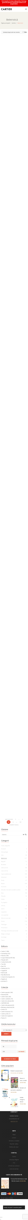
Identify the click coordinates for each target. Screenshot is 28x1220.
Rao (2, 966)
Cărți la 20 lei (4, 867)
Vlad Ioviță (15, 572)
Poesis (3, 1018)
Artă (2, 855)
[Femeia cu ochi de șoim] (14, 497)
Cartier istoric (5, 997)
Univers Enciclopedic (7, 977)
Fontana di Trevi (14, 324)
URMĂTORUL (14, 825)
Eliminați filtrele (10, 1059)
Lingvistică (3, 912)
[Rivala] (14, 594)
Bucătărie (3, 864)
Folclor (3, 899)
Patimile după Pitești (14, 81)
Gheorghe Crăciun (15, 814)
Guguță (3, 970)
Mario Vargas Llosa (14, 229)
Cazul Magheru (14, 715)
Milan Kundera (15, 766)
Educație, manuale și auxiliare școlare (10, 890)
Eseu (2, 893)
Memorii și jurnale (5, 918)
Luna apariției (4, 915)
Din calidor (14, 178)
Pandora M (4, 968)
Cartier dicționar (5, 1011)
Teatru (3, 940)
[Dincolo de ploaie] (14, 545)
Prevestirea (14, 667)
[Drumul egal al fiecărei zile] (14, 251)
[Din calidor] (14, 154)
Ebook (2, 883)
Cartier (3, 951)
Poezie (3, 921)
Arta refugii (14, 130)
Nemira (3, 973)
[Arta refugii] (14, 105)
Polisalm (3, 960)
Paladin (3, 979)
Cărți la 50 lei (4, 871)
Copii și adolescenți (6, 874)
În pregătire (4, 902)
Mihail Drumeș (15, 718)
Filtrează (21, 1051)
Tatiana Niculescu (9, 425)
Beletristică (14, 76)
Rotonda (3, 994)
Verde (3, 1009)
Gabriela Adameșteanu (15, 278)
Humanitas (4, 953)
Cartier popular (5, 992)
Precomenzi (4, 927)
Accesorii (3, 849)
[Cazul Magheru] (14, 691)
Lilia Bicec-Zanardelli (15, 524)
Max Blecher (15, 377)
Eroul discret (14, 473)
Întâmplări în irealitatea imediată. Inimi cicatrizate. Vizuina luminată (14, 373)
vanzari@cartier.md (14, 1118)
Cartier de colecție (6, 1001)
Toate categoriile (5, 845)
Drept (2, 880)
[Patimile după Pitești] (14, 57)
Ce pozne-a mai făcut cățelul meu (14, 423)
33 (20, 822)
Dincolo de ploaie (14, 570)
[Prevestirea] (14, 642)
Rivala (14, 618)
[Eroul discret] (14, 448)
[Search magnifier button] (26, 834)
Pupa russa (14, 812)
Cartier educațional (6, 1005)
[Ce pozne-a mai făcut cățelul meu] (14, 398)
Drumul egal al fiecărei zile (14, 275)
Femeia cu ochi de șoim (14, 521)
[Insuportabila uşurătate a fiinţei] (14, 739)
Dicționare (4, 877)
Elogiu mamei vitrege (14, 227)
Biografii (3, 861)
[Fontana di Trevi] (14, 299)
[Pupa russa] (14, 788)
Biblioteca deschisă (6, 1007)
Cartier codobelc (5, 999)
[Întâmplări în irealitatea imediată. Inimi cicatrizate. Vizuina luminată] (14, 348)
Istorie (2, 908)
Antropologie (4, 852)
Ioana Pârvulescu (15, 669)
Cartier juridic (5, 1014)
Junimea (3, 981)
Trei (2, 964)
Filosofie (3, 896)
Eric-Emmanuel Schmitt (14, 621)
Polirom (3, 955)
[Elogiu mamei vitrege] (14, 202)
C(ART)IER (4, 1003)
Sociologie (3, 937)
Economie (3, 886)
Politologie (4, 924)
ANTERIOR (9, 819)
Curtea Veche (5, 962)
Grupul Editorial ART (6, 958)
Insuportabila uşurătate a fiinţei (14, 764)
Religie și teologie (5, 934)
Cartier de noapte (6, 1016)
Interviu (3, 905)
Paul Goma (15, 84)
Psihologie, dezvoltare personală (9, 931)
